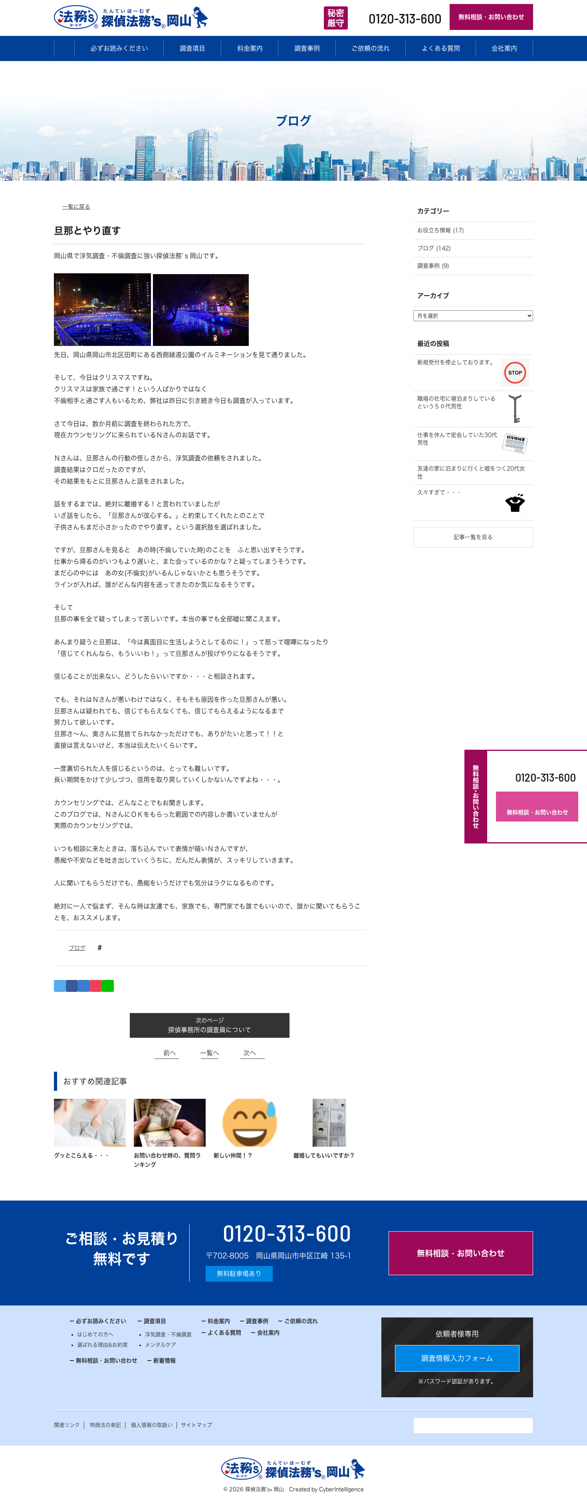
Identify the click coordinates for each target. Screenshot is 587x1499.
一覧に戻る (76, 206)
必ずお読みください (119, 48)
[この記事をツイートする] (60, 986)
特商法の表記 (105, 1425)
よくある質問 (441, 48)
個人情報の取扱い (152, 1425)
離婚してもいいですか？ (324, 1155)
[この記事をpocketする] (96, 986)
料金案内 (250, 48)
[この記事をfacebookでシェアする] (72, 986)
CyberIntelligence (341, 1489)
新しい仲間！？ (233, 1155)
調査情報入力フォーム (457, 1358)
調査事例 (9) (433, 266)
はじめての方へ (95, 1334)
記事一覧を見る (473, 537)
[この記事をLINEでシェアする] (108, 986)
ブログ (77, 948)
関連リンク (67, 1425)
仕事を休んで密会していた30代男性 (457, 439)
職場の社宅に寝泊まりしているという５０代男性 (456, 402)
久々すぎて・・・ (439, 492)
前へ (169, 1053)
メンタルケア (160, 1344)
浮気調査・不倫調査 (168, 1334)
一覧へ (209, 1053)
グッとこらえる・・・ (82, 1155)
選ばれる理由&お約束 (102, 1344)
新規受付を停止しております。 (456, 362)
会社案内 (504, 48)
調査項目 (192, 48)
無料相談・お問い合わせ (491, 17)
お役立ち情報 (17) (440, 230)
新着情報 (164, 1360)
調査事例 (307, 48)
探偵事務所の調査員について (209, 1030)
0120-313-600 (405, 18)
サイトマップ (196, 1425)
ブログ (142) (434, 248)
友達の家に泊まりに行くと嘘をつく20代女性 (471, 472)
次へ (249, 1053)
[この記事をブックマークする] (84, 986)
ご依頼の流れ (370, 48)
